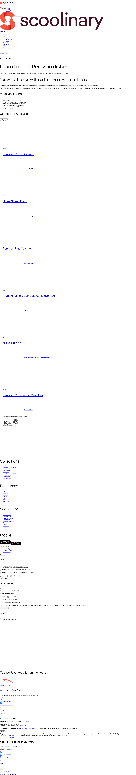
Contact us (6, 523)
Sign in (12, 737)
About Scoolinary (7, 515)
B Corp (4, 527)
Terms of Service (7, 550)
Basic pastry (6, 472)
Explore (5, 35)
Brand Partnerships (8, 518)
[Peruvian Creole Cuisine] (69, 135)
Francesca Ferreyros (30, 263)
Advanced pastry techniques (10, 469)
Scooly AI (5, 498)
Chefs (4, 45)
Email (1, 763)
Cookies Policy (6, 552)
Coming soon (6, 501)
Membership (6, 493)
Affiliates (5, 529)
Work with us (6, 526)
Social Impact (6, 519)
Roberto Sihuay (28, 410)
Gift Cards (5, 496)
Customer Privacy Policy (31, 728)
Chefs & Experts (7, 516)
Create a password (5, 716)
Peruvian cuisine (7, 480)
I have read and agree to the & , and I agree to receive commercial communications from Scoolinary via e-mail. (39, 728)
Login (2, 768)
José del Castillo (28, 169)
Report (6, 578)
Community (6, 44)
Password (3, 766)
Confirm (6, 608)
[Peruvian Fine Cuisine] (69, 229)
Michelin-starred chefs (9, 475)
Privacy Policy (6, 549)
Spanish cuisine (7, 478)
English (10, 49)
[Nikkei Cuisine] (69, 324)
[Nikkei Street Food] (69, 182)
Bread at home (6, 476)
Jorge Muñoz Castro (30, 310)
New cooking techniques (9, 467)
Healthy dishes (6, 470)
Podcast (5, 503)
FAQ (4, 492)
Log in (1, 53)
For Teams (5, 42)
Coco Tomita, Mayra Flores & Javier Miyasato (37, 357)
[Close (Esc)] (0, 588)
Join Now (12, 10)
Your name (3, 710)
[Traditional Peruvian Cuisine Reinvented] (69, 276)
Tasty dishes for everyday (9, 473)
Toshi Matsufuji (28, 216)
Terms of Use (19, 728)
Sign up (14, 774)
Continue (2, 731)
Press (4, 524)
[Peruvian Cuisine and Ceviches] (69, 373)
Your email (3, 713)
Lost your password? (5, 771)
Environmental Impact (8, 521)
